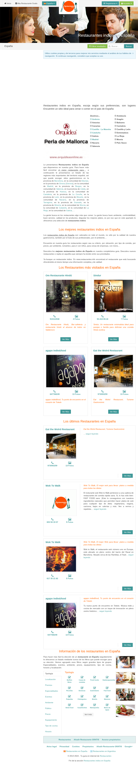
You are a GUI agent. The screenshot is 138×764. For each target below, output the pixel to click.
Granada (78, 202)
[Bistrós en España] (94, 696)
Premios (48, 685)
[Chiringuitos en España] (82, 696)
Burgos (78, 186)
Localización (50, 679)
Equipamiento (51, 720)
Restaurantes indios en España (97, 761)
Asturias (84, 181)
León (57, 197)
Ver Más (65, 339)
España (50, 3)
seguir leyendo (92, 434)
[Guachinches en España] (82, 705)
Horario (48, 731)
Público (48, 708)
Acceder (127, 3)
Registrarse (110, 3)
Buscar (129, 46)
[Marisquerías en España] (94, 705)
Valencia (59, 189)
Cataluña (63, 208)
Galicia (69, 210)
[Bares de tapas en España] (107, 705)
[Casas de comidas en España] (82, 677)
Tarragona (47, 202)
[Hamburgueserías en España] (107, 677)
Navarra (62, 200)
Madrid (50, 186)
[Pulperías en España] (69, 696)
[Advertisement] (21, 149)
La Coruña (77, 194)
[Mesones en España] (107, 696)
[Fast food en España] (107, 688)
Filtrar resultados (98, 46)
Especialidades (51, 691)
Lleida (83, 189)
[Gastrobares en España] (94, 688)
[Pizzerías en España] (69, 688)
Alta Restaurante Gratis (27, 3)
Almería (57, 205)
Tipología (49, 673)
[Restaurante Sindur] (113, 296)
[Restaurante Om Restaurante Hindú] (66, 296)
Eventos (48, 697)
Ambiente (49, 702)
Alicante (79, 197)
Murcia (83, 205)
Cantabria (47, 194)
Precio (48, 714)
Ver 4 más (88, 714)
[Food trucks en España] (94, 677)
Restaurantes (105, 756)
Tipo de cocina (51, 726)
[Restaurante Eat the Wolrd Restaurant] (113, 371)
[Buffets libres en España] (69, 677)
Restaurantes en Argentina (104, 751)
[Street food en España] (69, 705)
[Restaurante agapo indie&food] (66, 371)
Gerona (69, 183)
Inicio (8, 3)
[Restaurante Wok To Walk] (61, 502)
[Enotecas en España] (82, 688)
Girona (62, 183)
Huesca (63, 192)
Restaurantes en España (76, 751)
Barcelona (58, 181)
